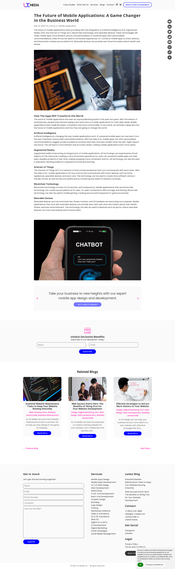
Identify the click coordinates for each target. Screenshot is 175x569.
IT (57, 26)
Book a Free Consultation (137, 4)
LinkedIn (128, 533)
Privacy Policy (131, 544)
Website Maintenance (48, 415)
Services (94, 4)
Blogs (102, 4)
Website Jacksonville (93, 416)
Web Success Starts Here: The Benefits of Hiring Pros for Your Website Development (87, 406)
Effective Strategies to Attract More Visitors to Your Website (132, 405)
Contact (110, 4)
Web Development (38, 412)
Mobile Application (67, 26)
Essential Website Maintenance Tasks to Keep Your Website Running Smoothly (42, 406)
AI (47, 26)
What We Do (83, 4)
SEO (97, 412)
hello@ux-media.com (135, 514)
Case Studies (69, 4)
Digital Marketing (86, 412)
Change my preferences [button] (154, 565)
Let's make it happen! (88, 303)
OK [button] (140, 565)
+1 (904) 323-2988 (133, 511)
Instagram (130, 530)
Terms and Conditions (135, 547)
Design (74, 412)
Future (52, 26)
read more (42, 433)
